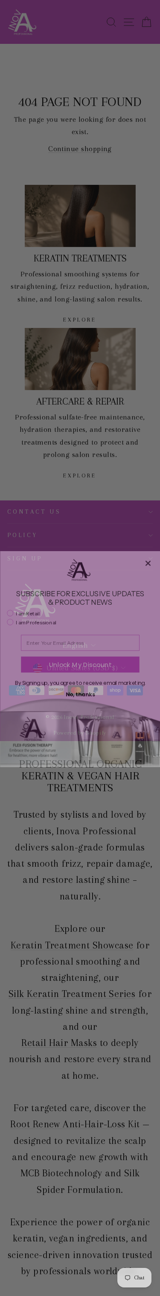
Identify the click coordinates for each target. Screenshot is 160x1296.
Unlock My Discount (80, 653)
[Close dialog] (148, 552)
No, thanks (80, 683)
